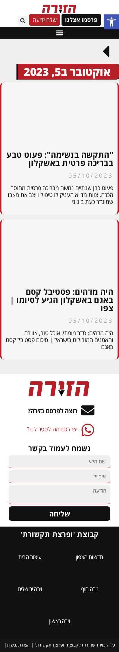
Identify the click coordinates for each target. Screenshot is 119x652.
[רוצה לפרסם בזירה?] (87, 410)
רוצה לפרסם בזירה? (52, 410)
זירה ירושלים (30, 589)
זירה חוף (89, 589)
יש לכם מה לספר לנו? (52, 429)
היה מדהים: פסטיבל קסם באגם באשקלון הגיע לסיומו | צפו (61, 299)
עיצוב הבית (29, 557)
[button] (111, 21)
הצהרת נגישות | (16, 645)
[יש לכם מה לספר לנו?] (88, 430)
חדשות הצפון (89, 557)
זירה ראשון (59, 621)
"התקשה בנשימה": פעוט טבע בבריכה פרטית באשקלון (59, 158)
